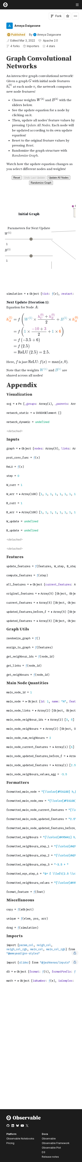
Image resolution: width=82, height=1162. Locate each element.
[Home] (23, 1119)
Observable (49, 1138)
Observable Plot (51, 1147)
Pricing (10, 1143)
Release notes (50, 1156)
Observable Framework (55, 1143)
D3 (43, 1152)
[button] (1, 53)
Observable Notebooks (20, 1138)
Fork (58, 16)
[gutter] (2, 62)
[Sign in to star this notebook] (67, 16)
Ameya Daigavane (27, 25)
